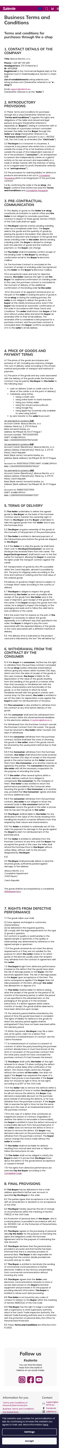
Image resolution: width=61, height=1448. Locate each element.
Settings (29, 1432)
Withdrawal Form (12, 891)
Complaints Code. (13, 1173)
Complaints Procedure (37, 190)
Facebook (51, 1408)
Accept (29, 1441)
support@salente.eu (20, 89)
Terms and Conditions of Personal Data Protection (15, 1404)
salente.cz (51, 1411)
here (45, 1424)
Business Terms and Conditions (18, 1408)
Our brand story (10, 1412)
